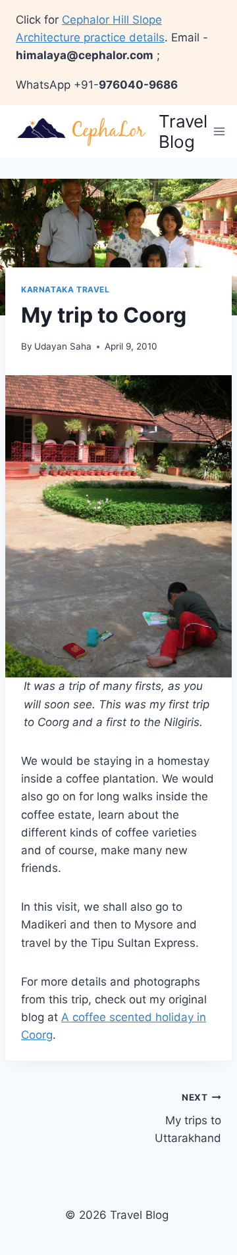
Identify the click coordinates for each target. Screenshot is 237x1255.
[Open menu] (219, 131)
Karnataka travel (65, 289)
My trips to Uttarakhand (188, 1118)
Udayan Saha (63, 346)
